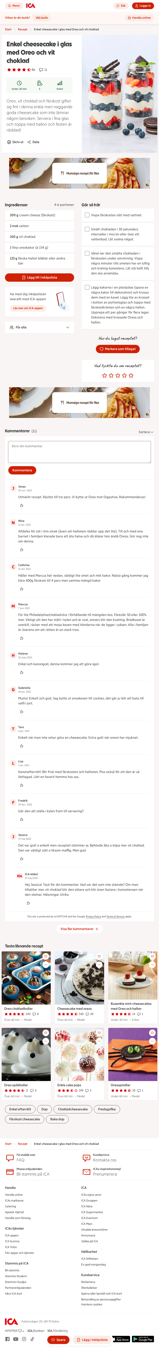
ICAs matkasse (14, 1200)
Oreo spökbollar (16, 1085)
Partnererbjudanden (18, 1288)
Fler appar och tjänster (19, 1253)
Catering (10, 1206)
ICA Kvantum (89, 1218)
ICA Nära (87, 1206)
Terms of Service (115, 916)
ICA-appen (12, 1235)
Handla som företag (18, 1218)
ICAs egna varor (91, 1195)
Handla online (14, 1195)
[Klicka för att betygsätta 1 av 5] (104, 375)
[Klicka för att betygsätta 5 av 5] (131, 375)
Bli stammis (12, 1270)
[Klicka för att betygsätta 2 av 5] (111, 375)
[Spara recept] (45, 956)
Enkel (60, 88)
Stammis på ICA (17, 1263)
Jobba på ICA (89, 1241)
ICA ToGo (11, 1247)
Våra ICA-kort (13, 1293)
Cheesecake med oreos (74, 1009)
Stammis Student (16, 1276)
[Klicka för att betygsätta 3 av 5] (117, 375)
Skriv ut (17, 142)
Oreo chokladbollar (18, 1009)
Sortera (144, 432)
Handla (10, 1188)
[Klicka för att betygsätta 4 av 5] (124, 375)
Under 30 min (19, 88)
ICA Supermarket (92, 1212)
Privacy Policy (93, 916)
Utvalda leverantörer (94, 1229)
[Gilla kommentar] (21, 505)
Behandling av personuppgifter (101, 1299)
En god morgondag (93, 1264)
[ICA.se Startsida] (30, 5)
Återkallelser (89, 1288)
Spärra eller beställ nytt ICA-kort (101, 1293)
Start (8, 29)
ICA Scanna (12, 1241)
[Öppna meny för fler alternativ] (45, 964)
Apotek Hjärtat (14, 1212)
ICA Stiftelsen (89, 1259)
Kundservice (90, 1275)
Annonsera (88, 1235)
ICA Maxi (86, 1224)
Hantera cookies (91, 1304)
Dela (36, 142)
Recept (22, 29)
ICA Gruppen (89, 1200)
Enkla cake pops (69, 1085)
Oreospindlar (120, 1085)
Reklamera (88, 1282)
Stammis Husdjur (15, 1282)
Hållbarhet (89, 1252)
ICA (84, 1188)
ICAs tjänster (14, 1228)
